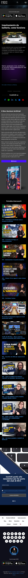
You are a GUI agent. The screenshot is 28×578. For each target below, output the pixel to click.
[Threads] (17, 541)
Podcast (9, 524)
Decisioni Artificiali (10, 518)
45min (10, 521)
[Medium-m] (21, 541)
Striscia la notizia (17, 91)
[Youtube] (8, 533)
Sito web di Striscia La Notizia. (9, 85)
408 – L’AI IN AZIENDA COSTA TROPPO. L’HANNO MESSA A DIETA (13, 397)
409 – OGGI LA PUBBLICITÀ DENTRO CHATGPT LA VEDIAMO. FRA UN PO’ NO (13, 377)
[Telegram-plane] (8, 537)
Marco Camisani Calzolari (14, 572)
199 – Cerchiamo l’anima (8, 298)
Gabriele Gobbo (15, 573)
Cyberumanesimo (22, 518)
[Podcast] (23, 537)
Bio (3, 518)
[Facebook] (12, 533)
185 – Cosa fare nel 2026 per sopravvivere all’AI (13, 357)
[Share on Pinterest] (23, 100)
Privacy (21, 573)
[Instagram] (15, 533)
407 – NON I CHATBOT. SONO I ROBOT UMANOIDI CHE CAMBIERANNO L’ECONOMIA (12, 418)
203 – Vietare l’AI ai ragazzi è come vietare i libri (14, 279)
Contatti (15, 524)
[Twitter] (14, 541)
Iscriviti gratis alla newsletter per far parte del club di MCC (14, 479)
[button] (16, 2)
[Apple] (23, 533)
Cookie (14, 575)
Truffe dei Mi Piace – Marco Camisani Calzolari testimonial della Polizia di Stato (13, 337)
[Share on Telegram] (19, 100)
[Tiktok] (19, 533)
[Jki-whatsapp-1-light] (12, 537)
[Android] (4, 537)
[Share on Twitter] (15, 100)
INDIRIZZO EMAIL (5, 485)
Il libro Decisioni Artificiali (11, 111)
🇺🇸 (20, 524)
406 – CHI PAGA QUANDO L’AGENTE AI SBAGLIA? (13, 439)
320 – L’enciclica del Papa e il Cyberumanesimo (10, 240)
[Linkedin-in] (4, 533)
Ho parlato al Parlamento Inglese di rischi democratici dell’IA (13, 317)
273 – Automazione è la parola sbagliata (13, 260)
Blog (5, 521)
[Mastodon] (10, 541)
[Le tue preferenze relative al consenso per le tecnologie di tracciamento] (1, 433)
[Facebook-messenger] (15, 537)
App (23, 521)
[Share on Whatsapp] (8, 100)
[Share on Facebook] (5, 100)
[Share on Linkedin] (12, 100)
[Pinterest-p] (6, 541)
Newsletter (16, 521)
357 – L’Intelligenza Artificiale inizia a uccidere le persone (12, 220)
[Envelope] (19, 537)
